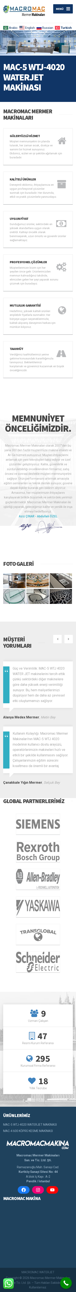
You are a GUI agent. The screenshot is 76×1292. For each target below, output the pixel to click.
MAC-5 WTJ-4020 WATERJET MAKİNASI (30, 1124)
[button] (7, 42)
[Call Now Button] (66, 1283)
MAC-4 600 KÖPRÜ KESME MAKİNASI (28, 1131)
